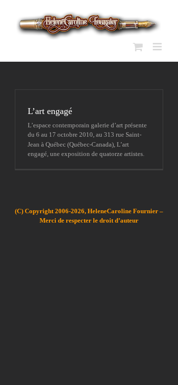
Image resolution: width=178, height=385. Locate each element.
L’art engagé (50, 111)
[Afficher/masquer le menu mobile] (158, 46)
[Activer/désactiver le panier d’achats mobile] (138, 46)
